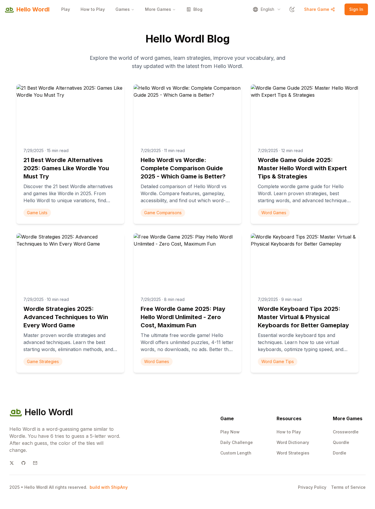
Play (65, 9)
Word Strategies (293, 452)
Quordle (341, 442)
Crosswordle (346, 431)
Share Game (316, 9)
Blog (197, 9)
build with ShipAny (109, 487)
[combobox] (267, 9)
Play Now (230, 431)
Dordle (339, 452)
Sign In (356, 9)
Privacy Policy (312, 487)
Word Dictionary (293, 442)
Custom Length (235, 452)
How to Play (93, 9)
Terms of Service (348, 487)
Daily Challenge (236, 442)
